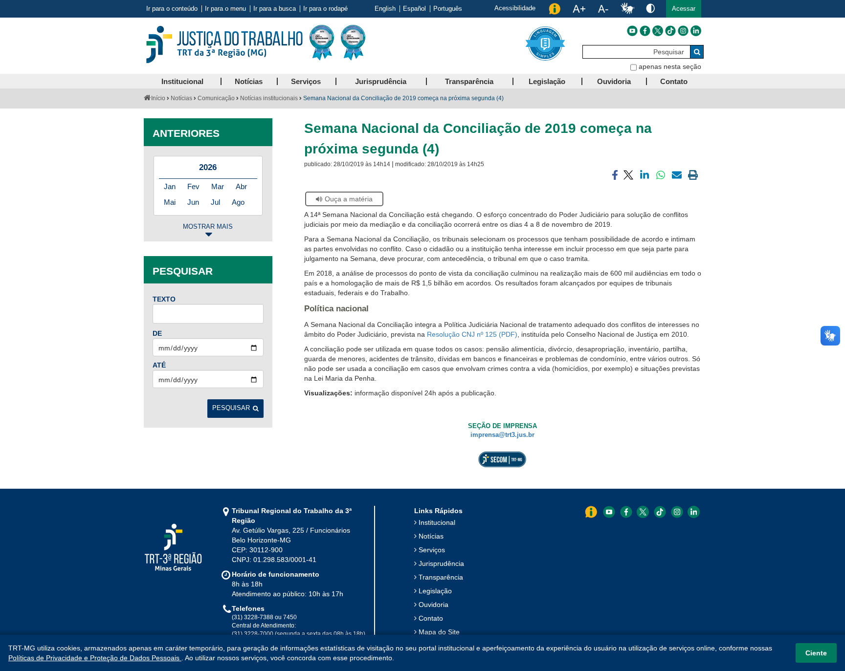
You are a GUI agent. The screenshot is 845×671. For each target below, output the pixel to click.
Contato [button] (674, 81)
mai (170, 202)
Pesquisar (231, 408)
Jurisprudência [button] (380, 81)
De (157, 333)
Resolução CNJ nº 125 (462, 334)
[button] (683, 9)
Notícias (181, 98)
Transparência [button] (469, 81)
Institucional (437, 522)
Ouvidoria (433, 604)
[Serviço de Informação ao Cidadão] (554, 9)
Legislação (435, 591)
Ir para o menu (225, 8)
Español (414, 8)
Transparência (441, 577)
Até (159, 365)
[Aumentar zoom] (579, 9)
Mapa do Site (439, 632)
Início (158, 98)
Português (447, 8)
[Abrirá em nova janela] (632, 30)
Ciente (816, 653)
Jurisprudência (441, 563)
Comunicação (216, 98)
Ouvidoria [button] (614, 81)
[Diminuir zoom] (603, 9)
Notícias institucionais (269, 98)
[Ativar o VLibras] (627, 9)
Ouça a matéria (349, 199)
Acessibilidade (514, 8)
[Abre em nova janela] (310, 324)
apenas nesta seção (670, 66)
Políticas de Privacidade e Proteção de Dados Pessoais (94, 658)
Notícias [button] (249, 81)
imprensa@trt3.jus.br (502, 435)
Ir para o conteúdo (172, 8)
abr (241, 186)
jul (215, 202)
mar (217, 186)
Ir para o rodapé (325, 8)
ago (238, 202)
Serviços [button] (306, 81)
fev (193, 186)
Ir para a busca (274, 8)
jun (193, 202)
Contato (431, 618)
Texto (164, 299)
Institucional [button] (182, 81)
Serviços (432, 550)
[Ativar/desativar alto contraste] (650, 8)
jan (170, 186)
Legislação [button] (547, 81)
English (385, 8)
